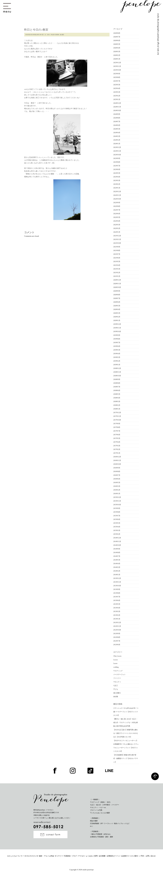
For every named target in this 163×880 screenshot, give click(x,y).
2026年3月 (116, 51)
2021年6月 (116, 258)
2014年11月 (117, 541)
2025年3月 (116, 92)
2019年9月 (116, 335)
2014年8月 (116, 552)
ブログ (74, 856)
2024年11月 (117, 107)
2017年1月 (116, 453)
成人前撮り (117, 693)
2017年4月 (116, 442)
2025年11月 (117, 66)
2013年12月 (117, 578)
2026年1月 (116, 59)
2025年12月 (117, 63)
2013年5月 (116, 604)
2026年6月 (116, 40)
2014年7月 (116, 556)
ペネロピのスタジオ (30, 856)
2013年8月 (116, 593)
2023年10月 (117, 155)
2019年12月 (117, 324)
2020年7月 (116, 298)
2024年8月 (116, 118)
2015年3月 (116, 530)
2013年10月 (117, 586)
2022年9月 (116, 202)
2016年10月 (117, 464)
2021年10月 (117, 243)
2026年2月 (116, 55)
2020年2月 (116, 317)
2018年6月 (116, 390)
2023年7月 (116, 166)
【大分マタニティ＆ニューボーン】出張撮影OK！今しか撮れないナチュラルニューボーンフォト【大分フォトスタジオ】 (126, 746)
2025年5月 (116, 85)
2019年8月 (116, 339)
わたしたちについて (14, 856)
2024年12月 (117, 103)
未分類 (62, 34)
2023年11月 (117, 151)
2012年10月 (117, 630)
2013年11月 (117, 582)
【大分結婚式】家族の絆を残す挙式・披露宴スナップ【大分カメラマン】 (125, 758)
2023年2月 (116, 184)
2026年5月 (116, 44)
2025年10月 (117, 70)
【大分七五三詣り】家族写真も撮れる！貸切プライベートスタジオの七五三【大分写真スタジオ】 (125, 733)
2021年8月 (116, 250)
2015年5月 (116, 523)
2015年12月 (117, 497)
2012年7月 (116, 641)
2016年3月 (116, 486)
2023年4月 (116, 177)
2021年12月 (117, 236)
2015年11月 (117, 501)
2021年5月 (116, 261)
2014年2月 (116, 571)
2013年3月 (116, 611)
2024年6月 (116, 125)
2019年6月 (116, 346)
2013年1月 (116, 619)
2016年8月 (116, 471)
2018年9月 (116, 379)
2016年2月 (116, 490)
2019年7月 (116, 342)
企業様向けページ (113, 856)
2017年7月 (116, 431)
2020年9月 (116, 291)
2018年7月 (116, 387)
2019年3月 (116, 357)
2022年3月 (116, 225)
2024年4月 (116, 132)
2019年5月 (116, 350)
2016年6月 (116, 479)
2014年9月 (116, 549)
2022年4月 (116, 221)
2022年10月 (117, 199)
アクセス (81, 856)
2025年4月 (116, 88)
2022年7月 (116, 210)
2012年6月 (116, 645)
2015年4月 (116, 527)
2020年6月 (116, 302)
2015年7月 (116, 516)
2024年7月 (116, 121)
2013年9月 (116, 589)
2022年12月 (117, 191)
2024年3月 (116, 136)
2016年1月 (116, 493)
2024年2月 (116, 140)
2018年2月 (116, 405)
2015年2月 (116, 534)
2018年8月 (116, 383)
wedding (116, 667)
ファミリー (117, 678)
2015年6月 (116, 519)
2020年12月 (117, 280)
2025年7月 (116, 81)
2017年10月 (117, 420)
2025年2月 (116, 96)
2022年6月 (116, 214)
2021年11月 (117, 239)
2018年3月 (116, 401)
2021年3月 (116, 269)
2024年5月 (116, 129)
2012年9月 (116, 633)
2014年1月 (116, 575)
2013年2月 (116, 615)
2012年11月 (117, 626)
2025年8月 (116, 77)
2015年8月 (116, 512)
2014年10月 (117, 545)
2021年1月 (116, 276)
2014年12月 (117, 538)
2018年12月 (117, 368)
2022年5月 (116, 217)
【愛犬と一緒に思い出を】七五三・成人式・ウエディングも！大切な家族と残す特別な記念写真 (125, 722)
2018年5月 (116, 394)
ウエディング (118, 671)
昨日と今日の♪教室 (36, 29)
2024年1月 (116, 144)
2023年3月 (116, 180)
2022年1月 (116, 232)
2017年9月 (116, 424)
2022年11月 (117, 195)
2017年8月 (116, 427)
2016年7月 (116, 475)
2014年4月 (116, 563)
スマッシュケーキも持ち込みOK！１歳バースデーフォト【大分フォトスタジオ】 (126, 711)
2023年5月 (116, 173)
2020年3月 (116, 313)
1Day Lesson (117, 656)
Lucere (115, 663)
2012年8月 (116, 637)
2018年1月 (116, 409)
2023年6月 (116, 169)
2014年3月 (116, 567)
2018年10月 (117, 376)
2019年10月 (117, 331)
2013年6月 (116, 600)
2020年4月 (116, 309)
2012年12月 (117, 622)
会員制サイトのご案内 (129, 856)
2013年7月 (116, 597)
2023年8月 (116, 162)
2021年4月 (116, 265)
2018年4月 (116, 398)
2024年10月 (117, 110)
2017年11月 (117, 416)
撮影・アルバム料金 (46, 856)
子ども (115, 689)
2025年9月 (116, 74)
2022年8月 (116, 206)
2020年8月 (116, 295)
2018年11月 (117, 372)
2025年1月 (116, 99)
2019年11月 (117, 328)
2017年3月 (116, 446)
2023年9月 (116, 158)
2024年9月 (116, 114)
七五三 (115, 685)
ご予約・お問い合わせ (147, 856)
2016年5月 (116, 482)
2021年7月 (116, 254)
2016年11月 (117, 460)
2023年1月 (116, 188)
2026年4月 (116, 48)
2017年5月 (116, 438)
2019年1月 (116, 365)
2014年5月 (116, 560)
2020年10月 (117, 287)
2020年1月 (116, 320)
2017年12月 (117, 412)
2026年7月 (116, 37)
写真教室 (67, 856)
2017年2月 (116, 449)
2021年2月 (116, 272)
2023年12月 (117, 147)
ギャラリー (59, 856)
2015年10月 (117, 505)
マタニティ (117, 682)
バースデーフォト (119, 674)
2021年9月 (116, 247)
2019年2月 (116, 361)
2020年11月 (117, 284)
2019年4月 (116, 354)
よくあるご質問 (92, 856)
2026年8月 (116, 33)
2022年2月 (116, 228)
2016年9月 (116, 468)
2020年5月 (116, 306)
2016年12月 (117, 457)
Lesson (115, 660)
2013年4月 (116, 608)
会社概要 (102, 856)
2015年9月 (116, 508)
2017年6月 (116, 435)
